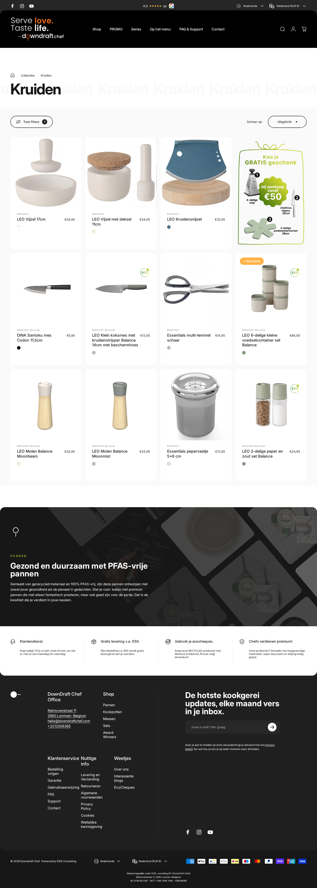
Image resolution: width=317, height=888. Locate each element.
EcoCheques (124, 787)
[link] (62, 710)
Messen (109, 719)
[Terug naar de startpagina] (12, 75)
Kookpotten (112, 712)
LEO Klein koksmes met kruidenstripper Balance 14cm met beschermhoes (115, 340)
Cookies (87, 815)
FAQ (51, 794)
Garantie (54, 780)
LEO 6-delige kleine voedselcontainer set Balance (261, 340)
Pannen (109, 705)
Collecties (28, 75)
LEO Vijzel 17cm (31, 219)
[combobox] (251, 6)
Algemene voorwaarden (91, 795)
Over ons (121, 769)
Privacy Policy (87, 806)
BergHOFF (23, 214)
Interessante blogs (123, 778)
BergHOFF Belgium (28, 330)
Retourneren (90, 786)
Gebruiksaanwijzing (63, 787)
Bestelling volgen (55, 771)
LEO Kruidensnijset (184, 219)
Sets (106, 725)
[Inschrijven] (272, 727)
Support (54, 801)
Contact (54, 808)
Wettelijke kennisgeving (91, 824)
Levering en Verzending (90, 777)
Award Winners (109, 734)
